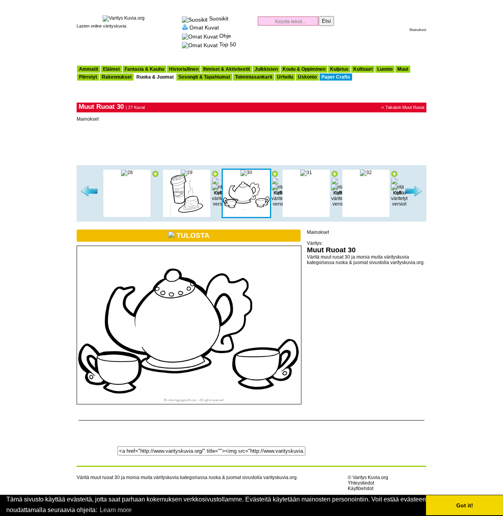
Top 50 (227, 44)
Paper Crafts (335, 77)
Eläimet (111, 69)
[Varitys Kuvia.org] (124, 18)
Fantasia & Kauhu (144, 69)
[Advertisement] (334, 45)
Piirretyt (88, 77)
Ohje (225, 36)
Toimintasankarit (253, 77)
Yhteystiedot (361, 483)
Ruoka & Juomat (155, 77)
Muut (402, 69)
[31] (306, 172)
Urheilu (285, 77)
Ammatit (88, 69)
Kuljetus (339, 69)
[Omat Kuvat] (185, 27)
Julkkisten (266, 69)
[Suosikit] (194, 18)
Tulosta (191, 235)
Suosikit (218, 18)
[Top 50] (200, 44)
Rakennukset (117, 77)
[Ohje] (200, 36)
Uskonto (307, 77)
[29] (89, 195)
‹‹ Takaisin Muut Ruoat (402, 107)
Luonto (385, 69)
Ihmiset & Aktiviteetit (226, 69)
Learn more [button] (116, 510)
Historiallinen (183, 69)
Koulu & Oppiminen (304, 69)
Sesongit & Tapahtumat (204, 77)
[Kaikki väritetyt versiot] (220, 204)
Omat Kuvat (204, 27)
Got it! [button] (464, 505)
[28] (127, 172)
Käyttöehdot (360, 488)
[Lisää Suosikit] (155, 175)
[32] (366, 172)
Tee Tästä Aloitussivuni (412, 4)
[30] (246, 172)
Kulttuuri (363, 69)
